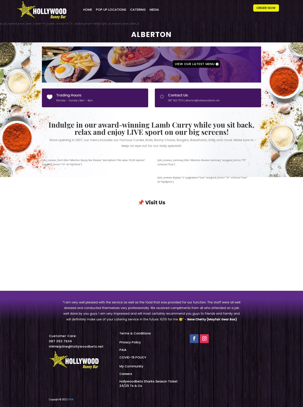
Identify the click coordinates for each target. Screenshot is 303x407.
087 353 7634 (60, 341)
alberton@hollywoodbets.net (202, 100)
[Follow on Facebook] (194, 338)
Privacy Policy (130, 342)
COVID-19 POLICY (132, 357)
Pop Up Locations (111, 9)
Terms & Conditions (135, 333)
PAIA (123, 350)
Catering (138, 9)
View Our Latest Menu (195, 64)
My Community (131, 366)
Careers (125, 374)
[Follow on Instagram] (204, 338)
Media (154, 9)
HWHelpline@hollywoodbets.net (76, 346)
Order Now (265, 8)
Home (87, 9)
